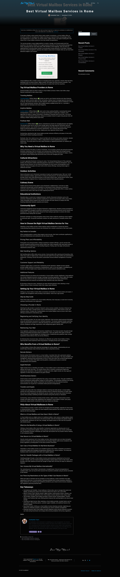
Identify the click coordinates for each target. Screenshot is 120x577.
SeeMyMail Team (34, 519)
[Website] (41, 532)
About (87, 3)
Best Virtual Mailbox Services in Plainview (30, 538)
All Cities (93, 3)
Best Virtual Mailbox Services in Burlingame (31, 539)
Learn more (56, 31)
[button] (98, 3)
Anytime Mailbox (24, 111)
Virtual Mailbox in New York (27, 536)
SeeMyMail (27, 3)
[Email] (39, 532)
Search (80, 31)
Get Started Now (47, 73)
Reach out (36, 559)
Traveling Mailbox (24, 98)
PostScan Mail (23, 123)
